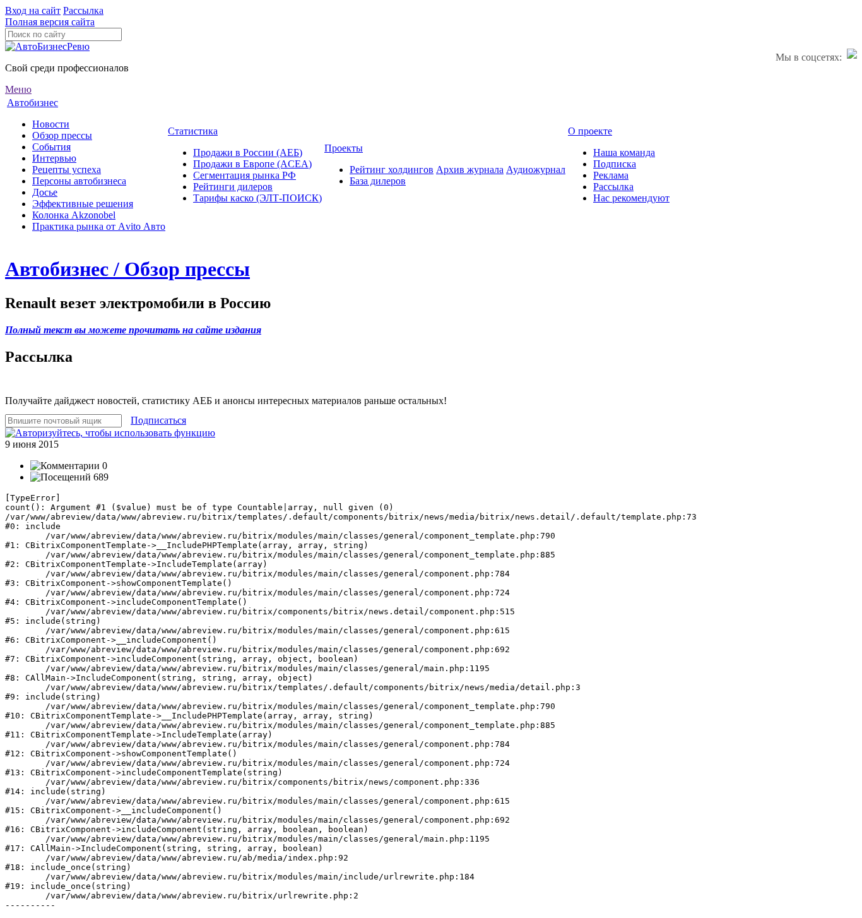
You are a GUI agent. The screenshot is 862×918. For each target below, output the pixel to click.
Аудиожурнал (535, 169)
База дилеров (378, 181)
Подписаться (158, 420)
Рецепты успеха (66, 169)
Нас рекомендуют (631, 198)
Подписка (614, 163)
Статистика (193, 131)
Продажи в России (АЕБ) (247, 152)
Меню (18, 89)
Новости (50, 124)
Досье (44, 192)
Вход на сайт (33, 10)
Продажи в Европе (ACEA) (252, 163)
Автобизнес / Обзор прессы (127, 269)
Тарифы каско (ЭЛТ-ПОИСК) (257, 198)
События (51, 146)
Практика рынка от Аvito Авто (98, 226)
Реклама (611, 175)
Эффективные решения (82, 203)
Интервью (54, 158)
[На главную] (47, 46)
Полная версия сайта (50, 21)
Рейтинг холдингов (392, 169)
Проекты (343, 148)
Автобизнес (32, 102)
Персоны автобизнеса (79, 181)
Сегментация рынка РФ (244, 175)
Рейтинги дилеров (233, 186)
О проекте (590, 131)
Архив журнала (470, 169)
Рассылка (83, 10)
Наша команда (624, 152)
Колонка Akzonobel (73, 215)
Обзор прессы (62, 135)
